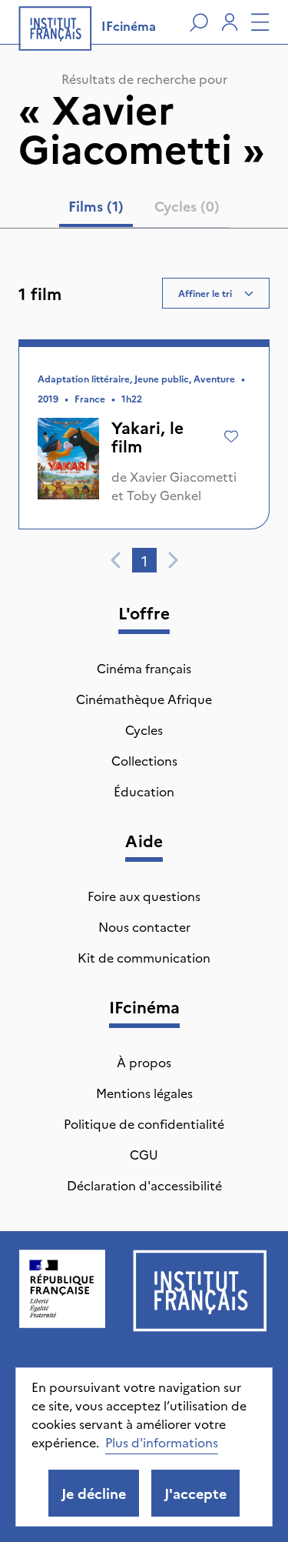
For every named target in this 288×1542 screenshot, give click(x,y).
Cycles (144, 729)
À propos (144, 1061)
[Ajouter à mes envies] (231, 436)
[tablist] (144, 209)
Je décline (93, 1493)
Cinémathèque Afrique (144, 698)
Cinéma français (144, 667)
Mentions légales (144, 1092)
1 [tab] (144, 560)
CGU (144, 1154)
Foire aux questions (144, 895)
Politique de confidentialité (144, 1123)
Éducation (144, 791)
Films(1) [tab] (96, 205)
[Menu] (260, 22)
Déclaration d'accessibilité (144, 1185)
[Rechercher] (199, 22)
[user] (229, 22)
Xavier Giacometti (183, 476)
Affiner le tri (205, 292)
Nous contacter (144, 926)
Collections (144, 760)
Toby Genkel (164, 494)
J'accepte (195, 1493)
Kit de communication (144, 957)
